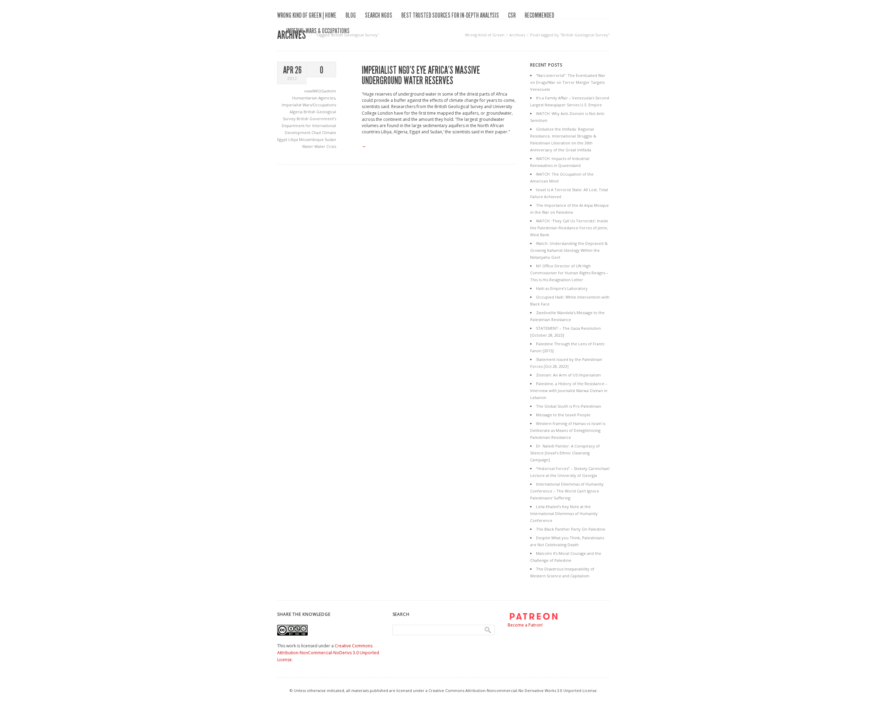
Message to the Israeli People (563, 414)
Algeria (297, 111)
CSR (512, 15)
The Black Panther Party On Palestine (570, 529)
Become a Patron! (525, 625)
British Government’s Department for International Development (309, 125)
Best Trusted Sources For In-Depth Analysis (450, 15)
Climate (329, 132)
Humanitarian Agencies (313, 97)
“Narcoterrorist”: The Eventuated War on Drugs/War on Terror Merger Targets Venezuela (567, 82)
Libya (293, 139)
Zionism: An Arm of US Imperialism (568, 375)
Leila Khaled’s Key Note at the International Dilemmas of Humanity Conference (564, 513)
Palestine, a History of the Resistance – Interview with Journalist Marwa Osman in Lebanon (568, 390)
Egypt (282, 139)
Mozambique (312, 139)
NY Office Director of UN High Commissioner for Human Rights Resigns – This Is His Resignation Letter (569, 272)
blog (350, 15)
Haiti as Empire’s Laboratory (562, 288)
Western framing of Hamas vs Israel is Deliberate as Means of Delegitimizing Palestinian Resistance (567, 430)
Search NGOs (378, 15)
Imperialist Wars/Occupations (309, 104)
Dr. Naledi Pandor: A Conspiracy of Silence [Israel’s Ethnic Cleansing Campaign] (565, 452)
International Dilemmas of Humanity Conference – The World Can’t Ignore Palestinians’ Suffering (567, 490)
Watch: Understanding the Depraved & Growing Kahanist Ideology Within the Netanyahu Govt (569, 250)
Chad (316, 132)
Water (308, 146)
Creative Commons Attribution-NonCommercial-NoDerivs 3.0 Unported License (328, 653)
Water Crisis (325, 146)
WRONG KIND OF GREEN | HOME (306, 15)
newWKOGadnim (320, 91)
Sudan (330, 139)
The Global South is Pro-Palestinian (568, 406)
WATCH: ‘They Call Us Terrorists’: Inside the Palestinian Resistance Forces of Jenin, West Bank (569, 227)
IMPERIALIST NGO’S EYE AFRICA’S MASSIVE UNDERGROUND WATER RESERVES (421, 75)
